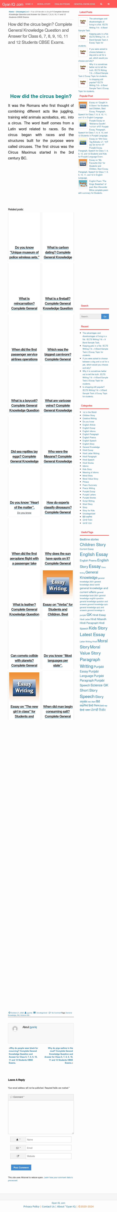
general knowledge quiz (97, 604)
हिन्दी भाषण (85, 710)
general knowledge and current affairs (94, 590)
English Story (88, 443)
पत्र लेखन (91, 701)
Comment (18, 1096)
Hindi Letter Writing (91, 453)
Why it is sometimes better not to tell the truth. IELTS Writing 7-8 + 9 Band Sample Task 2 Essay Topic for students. (93, 70)
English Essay (89, 427)
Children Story (89, 415)
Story (85, 507)
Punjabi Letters (89, 494)
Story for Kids (89, 510)
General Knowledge (84, 4)
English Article (89, 424)
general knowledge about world (90, 583)
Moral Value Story (90, 478)
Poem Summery (90, 485)
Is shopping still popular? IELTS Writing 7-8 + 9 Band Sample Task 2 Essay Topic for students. (93, 85)
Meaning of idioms (91, 472)
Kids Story (87, 469)
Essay (95, 566)
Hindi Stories (88, 462)
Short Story (88, 504)
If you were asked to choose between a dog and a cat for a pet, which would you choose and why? (93, 54)
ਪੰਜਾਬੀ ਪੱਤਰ (87, 523)
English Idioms (89, 431)
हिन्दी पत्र (103, 705)
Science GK (24, 1015)
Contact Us (48, 1206)
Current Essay (87, 548)
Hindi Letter (85, 619)
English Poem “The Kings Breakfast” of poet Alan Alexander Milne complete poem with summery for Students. (93, 187)
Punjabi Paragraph (92, 678)
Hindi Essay (88, 450)
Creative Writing (90, 418)
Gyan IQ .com (12, 4)
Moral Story (43, 4)
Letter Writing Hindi (88, 641)
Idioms (86, 465)
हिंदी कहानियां (87, 516)
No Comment (56, 1012)
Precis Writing (89, 488)
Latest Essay (92, 634)
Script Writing (88, 500)
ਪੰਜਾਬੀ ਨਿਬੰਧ (87, 519)
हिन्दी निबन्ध (48, 12)
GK (18, 1015)
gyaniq (29, 1012)
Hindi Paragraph (90, 456)
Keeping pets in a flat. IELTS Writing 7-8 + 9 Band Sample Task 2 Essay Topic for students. (93, 39)
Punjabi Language (89, 673)
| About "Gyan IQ (65, 1206)
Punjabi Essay (32, 12)
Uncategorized (41, 1012)
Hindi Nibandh (98, 619)
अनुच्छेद (83, 701)
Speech (87, 696)
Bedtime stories (89, 539)
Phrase (86, 481)
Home (28, 4)
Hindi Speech (88, 459)
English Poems (62, 4)
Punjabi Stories (89, 497)
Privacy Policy (31, 1206)
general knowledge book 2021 (91, 594)
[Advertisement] (41, 69)
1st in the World (89, 412)
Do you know (88, 421)
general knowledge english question (93, 597)
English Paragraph (91, 434)
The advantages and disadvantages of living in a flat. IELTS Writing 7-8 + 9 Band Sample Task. (93, 24)
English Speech (89, 440)
